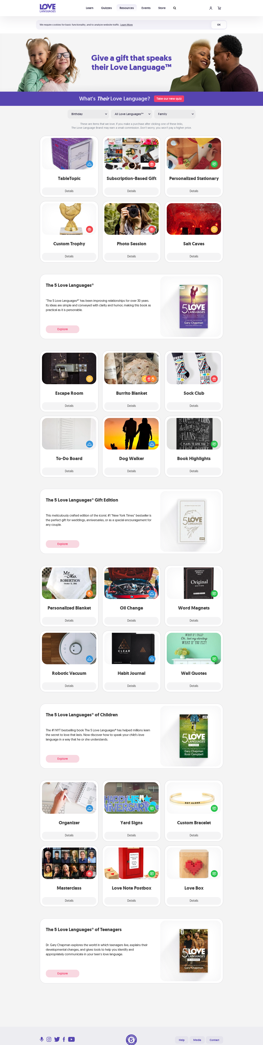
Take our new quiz (169, 99)
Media (197, 1040)
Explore (62, 329)
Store (162, 8)
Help (182, 1040)
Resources (127, 8)
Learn (89, 8)
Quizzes (106, 8)
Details (69, 191)
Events (146, 8)
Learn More (126, 24)
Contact (214, 1040)
